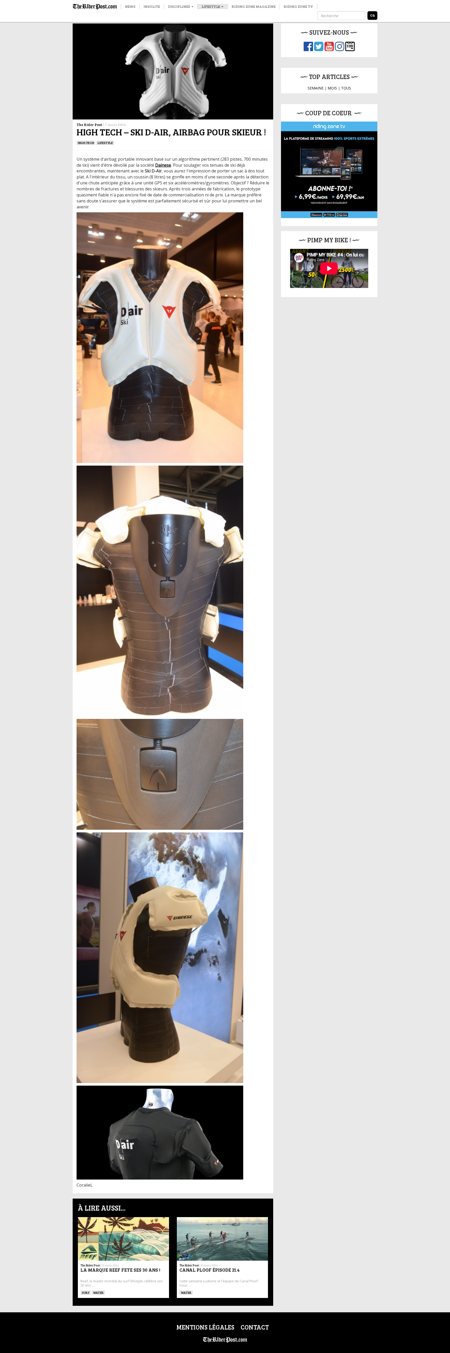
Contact (255, 1327)
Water (98, 1292)
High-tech (86, 143)
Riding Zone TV (298, 6)
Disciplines (179, 6)
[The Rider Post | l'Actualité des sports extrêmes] (95, 6)
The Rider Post (89, 124)
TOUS (346, 88)
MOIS (332, 88)
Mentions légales (205, 1327)
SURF (86, 1292)
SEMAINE (315, 88)
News (130, 6)
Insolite (151, 6)
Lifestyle (211, 6)
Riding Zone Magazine (254, 6)
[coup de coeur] (329, 170)
